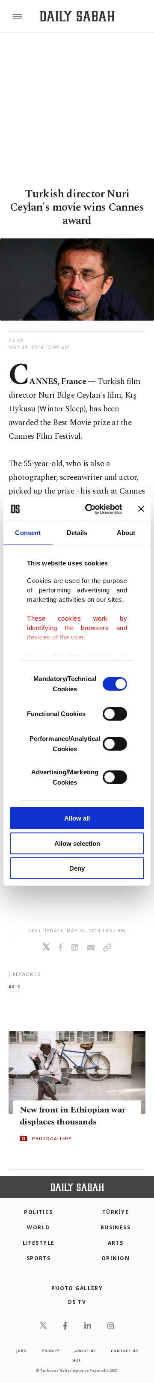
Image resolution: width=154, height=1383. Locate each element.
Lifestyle (39, 1242)
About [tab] (126, 532)
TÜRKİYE (115, 1212)
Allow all (77, 818)
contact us (124, 1350)
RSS (77, 1360)
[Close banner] (141, 509)
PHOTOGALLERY (51, 1139)
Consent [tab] (28, 532)
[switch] (115, 714)
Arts (116, 1242)
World (38, 1227)
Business (116, 1227)
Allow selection (77, 843)
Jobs (21, 1350)
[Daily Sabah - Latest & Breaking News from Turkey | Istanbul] (77, 16)
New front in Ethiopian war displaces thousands (72, 1115)
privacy (50, 1350)
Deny (77, 868)
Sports (39, 1258)
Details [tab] (77, 532)
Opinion (115, 1258)
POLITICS (38, 1212)
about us (85, 1350)
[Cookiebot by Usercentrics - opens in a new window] (90, 509)
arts (14, 986)
